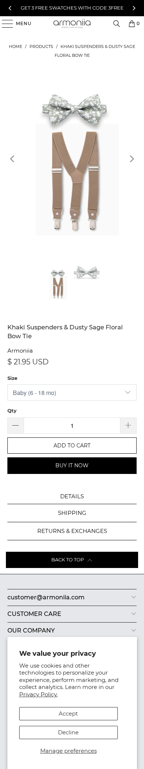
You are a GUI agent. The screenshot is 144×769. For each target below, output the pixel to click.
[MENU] (4, 23)
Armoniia (20, 350)
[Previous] (10, 8)
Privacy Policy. (38, 694)
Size (12, 378)
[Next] (134, 8)
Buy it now (72, 465)
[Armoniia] (72, 23)
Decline (68, 732)
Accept (68, 713)
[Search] (117, 23)
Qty (12, 410)
